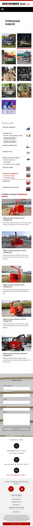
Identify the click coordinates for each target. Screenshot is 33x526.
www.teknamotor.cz (16, 502)
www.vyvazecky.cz (16, 499)
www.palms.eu (16, 512)
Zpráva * (5, 412)
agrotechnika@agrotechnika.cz (16, 475)
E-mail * (5, 392)
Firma (4, 406)
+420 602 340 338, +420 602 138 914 (16, 464)
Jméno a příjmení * (7, 385)
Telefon (5, 399)
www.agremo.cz (16, 504)
